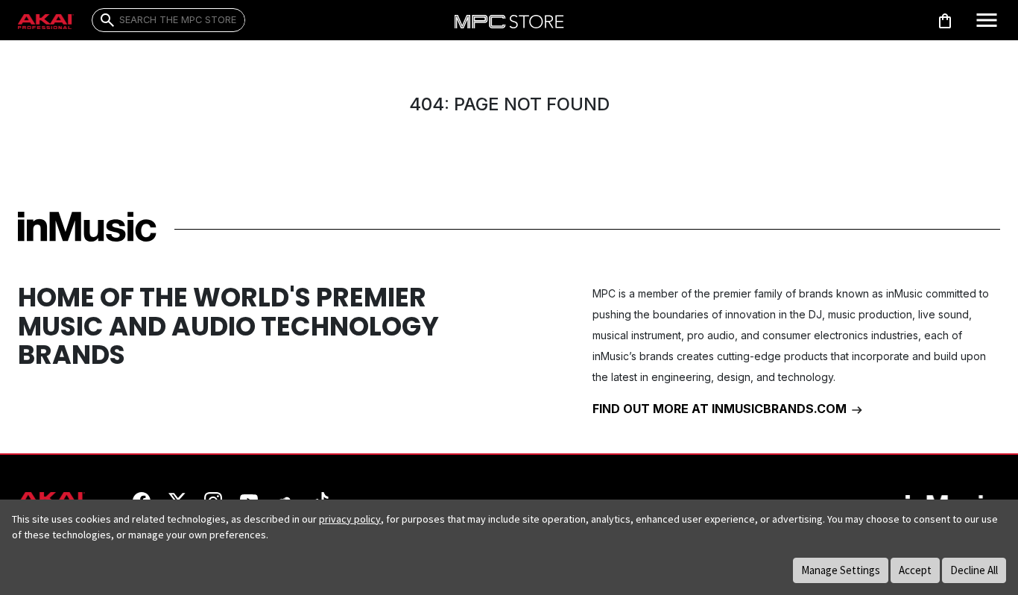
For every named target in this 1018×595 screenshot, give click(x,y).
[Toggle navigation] (986, 20)
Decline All (974, 570)
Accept (915, 570)
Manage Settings (840, 570)
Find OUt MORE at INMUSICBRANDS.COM (721, 408)
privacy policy (350, 519)
